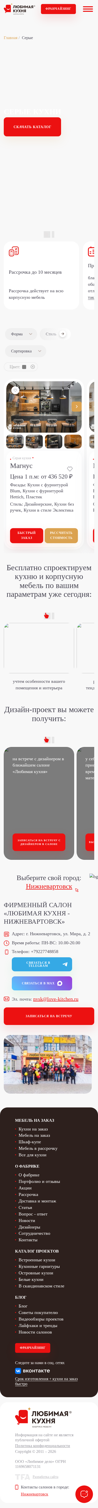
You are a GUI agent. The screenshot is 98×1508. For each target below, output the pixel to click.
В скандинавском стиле (41, 1285)
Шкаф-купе (30, 1141)
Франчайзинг (58, 9)
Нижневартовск (49, 886)
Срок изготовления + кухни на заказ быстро (46, 1381)
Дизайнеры (29, 1227)
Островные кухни (36, 1272)
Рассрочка (28, 1194)
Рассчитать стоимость (61, 535)
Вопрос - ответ (33, 1213)
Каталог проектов (37, 1251)
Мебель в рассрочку (38, 1148)
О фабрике (29, 1174)
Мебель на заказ (34, 1135)
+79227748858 (44, 951)
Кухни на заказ (33, 1129)
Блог (23, 1305)
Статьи (25, 1207)
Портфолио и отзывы (39, 1181)
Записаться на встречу (49, 1016)
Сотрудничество (34, 1233)
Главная (10, 38)
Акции (25, 1187)
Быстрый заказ (27, 535)
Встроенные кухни (37, 1259)
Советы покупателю (38, 1312)
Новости (27, 1220)
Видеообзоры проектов (41, 1319)
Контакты (28, 1239)
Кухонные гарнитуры (39, 1266)
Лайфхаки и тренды (38, 1325)
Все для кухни (32, 1154)
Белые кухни (31, 1279)
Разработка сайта (45, 1477)
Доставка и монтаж (37, 1200)
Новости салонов (35, 1332)
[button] (77, 407)
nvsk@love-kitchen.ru (55, 999)
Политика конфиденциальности (42, 1446)
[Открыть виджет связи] (84, 1494)
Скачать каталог (33, 127)
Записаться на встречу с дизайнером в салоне (39, 842)
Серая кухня (22, 458)
